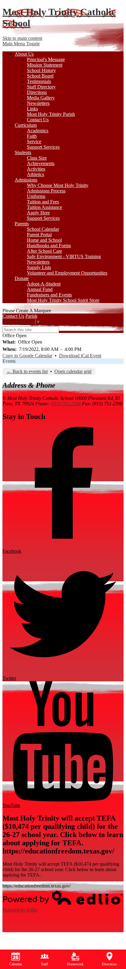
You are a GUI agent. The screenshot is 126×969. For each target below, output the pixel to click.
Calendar (15, 964)
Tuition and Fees (43, 201)
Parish (31, 316)
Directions (37, 92)
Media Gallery (41, 97)
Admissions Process (46, 190)
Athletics (35, 174)
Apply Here (38, 212)
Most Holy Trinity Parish (51, 114)
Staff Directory (41, 86)
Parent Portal (39, 234)
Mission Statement (44, 64)
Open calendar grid (72, 371)
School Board (40, 75)
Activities (36, 168)
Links (32, 108)
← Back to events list (27, 371)
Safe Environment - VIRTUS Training (64, 256)
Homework (75, 964)
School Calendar (43, 229)
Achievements (40, 163)
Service (34, 141)
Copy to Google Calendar (27, 355)
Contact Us (38, 119)
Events (9, 361)
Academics (37, 130)
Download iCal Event (80, 355)
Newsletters (38, 103)
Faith (32, 136)
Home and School (44, 240)
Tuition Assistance (44, 207)
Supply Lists (39, 267)
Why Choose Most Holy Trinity (57, 185)
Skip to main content (22, 38)
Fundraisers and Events (49, 294)
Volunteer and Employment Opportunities (67, 272)
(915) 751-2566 (65, 403)
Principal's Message (46, 59)
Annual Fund (40, 289)
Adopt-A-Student (44, 283)
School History (41, 70)
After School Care (44, 251)
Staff (44, 964)
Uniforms (36, 196)
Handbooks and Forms (49, 245)
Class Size (37, 158)
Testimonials (39, 81)
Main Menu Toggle (21, 43)
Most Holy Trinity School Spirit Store (63, 300)
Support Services (43, 147)
